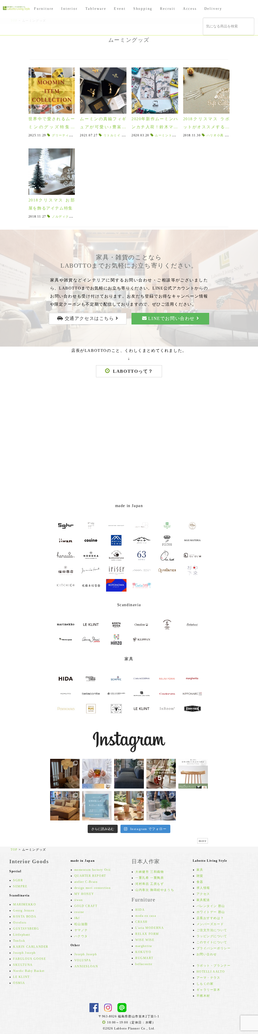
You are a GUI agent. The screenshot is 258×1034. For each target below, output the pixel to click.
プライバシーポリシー (214, 948)
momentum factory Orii (92, 870)
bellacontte (143, 964)
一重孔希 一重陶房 (149, 878)
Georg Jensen (23, 910)
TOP (14, 849)
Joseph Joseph (24, 953)
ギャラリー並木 (208, 989)
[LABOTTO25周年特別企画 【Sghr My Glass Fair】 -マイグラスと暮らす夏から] (97, 773)
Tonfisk (19, 940)
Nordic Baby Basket (29, 971)
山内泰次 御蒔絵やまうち (154, 890)
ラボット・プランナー (214, 965)
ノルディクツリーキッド (71, 216)
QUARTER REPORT (90, 876)
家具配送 (203, 900)
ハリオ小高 (215, 135)
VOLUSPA (82, 960)
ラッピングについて (212, 936)
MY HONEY (84, 894)
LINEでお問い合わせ (172, 318)
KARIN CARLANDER (30, 946)
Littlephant (21, 934)
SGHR (18, 880)
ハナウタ (81, 936)
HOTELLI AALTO (211, 971)
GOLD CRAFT (86, 906)
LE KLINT (21, 977)
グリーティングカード (69, 135)
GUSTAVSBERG (26, 928)
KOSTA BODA (25, 916)
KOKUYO (143, 952)
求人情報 (203, 888)
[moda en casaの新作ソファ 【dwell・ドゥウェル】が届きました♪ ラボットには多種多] (65, 805)
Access (190, 9)
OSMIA (19, 983)
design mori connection (92, 888)
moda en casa (145, 916)
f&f (77, 918)
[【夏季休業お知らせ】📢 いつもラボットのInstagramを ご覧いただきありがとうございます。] (97, 805)
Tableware (95, 9)
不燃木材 (203, 996)
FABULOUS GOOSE (29, 959)
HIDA (140, 910)
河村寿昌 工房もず (149, 884)
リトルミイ (112, 135)
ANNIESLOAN (86, 966)
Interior (69, 9)
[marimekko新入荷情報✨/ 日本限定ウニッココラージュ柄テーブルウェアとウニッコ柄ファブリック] (129, 805)
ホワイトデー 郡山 (211, 912)
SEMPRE (20, 886)
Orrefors (20, 922)
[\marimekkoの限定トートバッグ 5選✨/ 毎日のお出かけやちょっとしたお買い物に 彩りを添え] (161, 773)
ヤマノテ (81, 930)
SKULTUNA (23, 965)
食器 (200, 882)
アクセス (203, 894)
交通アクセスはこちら (89, 318)
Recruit (167, 9)
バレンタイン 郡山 (211, 906)
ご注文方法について (212, 930)
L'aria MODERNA (149, 928)
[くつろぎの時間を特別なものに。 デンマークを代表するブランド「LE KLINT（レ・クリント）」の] (65, 773)
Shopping (142, 9)
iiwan (78, 900)
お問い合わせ (207, 954)
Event (120, 9)
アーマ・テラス (208, 977)
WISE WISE (144, 940)
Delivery (213, 9)
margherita (143, 946)
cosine (79, 912)
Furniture (44, 9)
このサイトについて (212, 942)
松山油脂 (81, 924)
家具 (200, 870)
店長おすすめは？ (210, 918)
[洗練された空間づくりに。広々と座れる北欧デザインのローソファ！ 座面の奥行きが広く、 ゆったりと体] (129, 773)
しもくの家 (205, 983)
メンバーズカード (210, 924)
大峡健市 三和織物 (149, 872)
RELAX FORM (147, 934)
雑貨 (200, 876)
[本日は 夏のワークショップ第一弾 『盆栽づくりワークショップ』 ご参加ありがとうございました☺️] (161, 805)
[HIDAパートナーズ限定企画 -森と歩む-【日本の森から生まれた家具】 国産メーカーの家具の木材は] (193, 773)
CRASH (141, 922)
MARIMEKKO (24, 904)
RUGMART (144, 958)
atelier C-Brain (86, 882)
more (202, 841)
